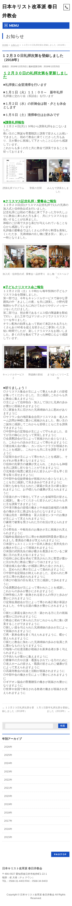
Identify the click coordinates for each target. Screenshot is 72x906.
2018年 (8, 812)
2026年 (8, 746)
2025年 (8, 755)
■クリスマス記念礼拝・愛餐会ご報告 (29, 201)
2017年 (8, 820)
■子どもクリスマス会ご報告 (23, 287)
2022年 (8, 779)
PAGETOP (60, 854)
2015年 (8, 837)
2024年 (8, 763)
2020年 (8, 796)
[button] (13, 174)
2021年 (8, 788)
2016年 (8, 829)
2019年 (8, 804)
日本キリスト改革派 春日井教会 (37, 894)
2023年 (8, 771)
